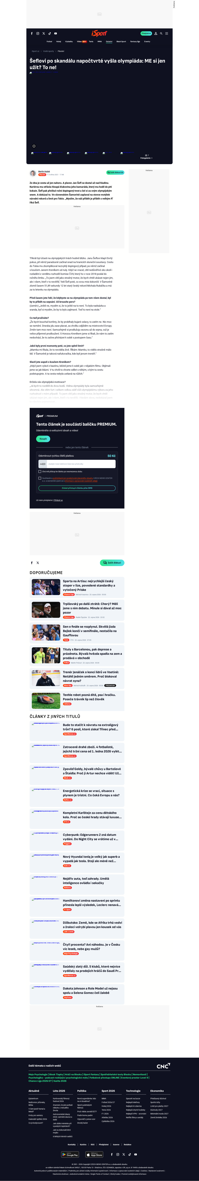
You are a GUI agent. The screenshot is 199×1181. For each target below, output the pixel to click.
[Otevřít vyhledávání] (161, 33)
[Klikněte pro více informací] (34, 146)
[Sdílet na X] (38, 563)
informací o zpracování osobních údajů (81, 481)
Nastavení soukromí (156, 1171)
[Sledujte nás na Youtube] (55, 33)
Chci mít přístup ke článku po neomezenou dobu (62, 471)
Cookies (144, 1171)
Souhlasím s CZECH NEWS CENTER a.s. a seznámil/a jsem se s (77, 479)
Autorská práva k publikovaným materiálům (50, 1171)
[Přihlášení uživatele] (156, 33)
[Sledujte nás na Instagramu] (38, 33)
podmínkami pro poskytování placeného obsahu (73, 478)
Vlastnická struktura (60, 1174)
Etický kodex (115, 1174)
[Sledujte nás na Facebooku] (32, 33)
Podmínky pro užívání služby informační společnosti (88, 1171)
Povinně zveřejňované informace (134, 1174)
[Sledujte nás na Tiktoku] (50, 33)
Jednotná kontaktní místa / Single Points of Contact (89, 1174)
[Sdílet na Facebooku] (32, 563)
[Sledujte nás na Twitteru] (44, 33)
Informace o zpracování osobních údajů (124, 1171)
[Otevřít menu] (166, 33)
